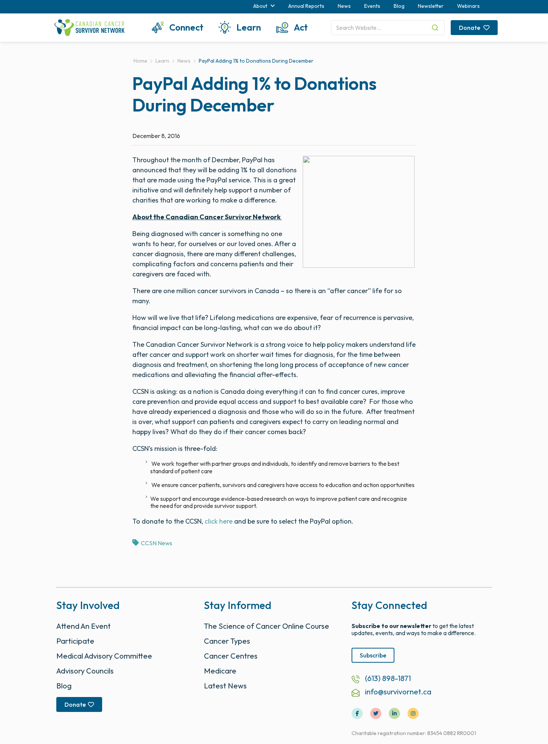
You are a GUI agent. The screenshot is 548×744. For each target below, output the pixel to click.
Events (372, 6)
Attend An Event (83, 626)
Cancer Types (227, 641)
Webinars (468, 6)
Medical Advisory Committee (104, 655)
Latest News (225, 685)
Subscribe (373, 655)
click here (219, 521)
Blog (399, 6)
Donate (470, 27)
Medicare (220, 670)
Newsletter (431, 6)
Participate (75, 641)
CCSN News (156, 543)
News (344, 6)
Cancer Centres (231, 655)
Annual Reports (306, 6)
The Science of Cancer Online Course (266, 626)
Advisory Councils (85, 670)
